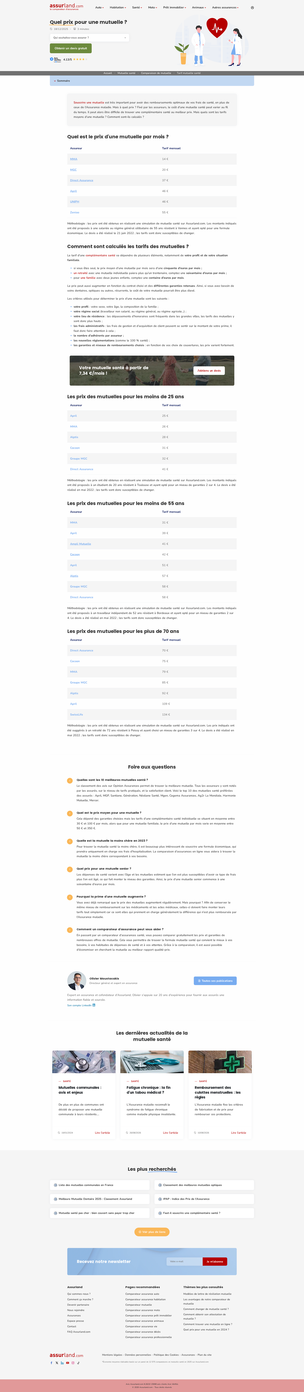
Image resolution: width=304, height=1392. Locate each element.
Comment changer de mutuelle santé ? (206, 1309)
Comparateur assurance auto (142, 1294)
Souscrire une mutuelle (89, 102)
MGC (73, 170)
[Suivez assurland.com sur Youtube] (67, 1363)
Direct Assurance (81, 180)
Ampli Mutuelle (80, 544)
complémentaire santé (100, 255)
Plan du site (205, 1355)
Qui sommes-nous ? (78, 1294)
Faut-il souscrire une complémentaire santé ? (191, 1213)
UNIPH (74, 202)
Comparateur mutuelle (138, 1305)
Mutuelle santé (126, 73)
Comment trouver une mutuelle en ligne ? (207, 1324)
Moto (151, 7)
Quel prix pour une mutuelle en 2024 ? (206, 1329)
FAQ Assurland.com (78, 1332)
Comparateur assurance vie (141, 1326)
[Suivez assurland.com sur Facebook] (51, 1363)
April (73, 191)
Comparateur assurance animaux (144, 1321)
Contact (71, 1326)
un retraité (81, 273)
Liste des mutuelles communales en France (86, 1185)
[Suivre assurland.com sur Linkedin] (62, 1363)
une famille (88, 278)
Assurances (74, 1315)
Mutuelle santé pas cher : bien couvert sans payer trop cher (96, 1213)
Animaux (198, 7)
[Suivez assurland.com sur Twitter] (56, 1363)
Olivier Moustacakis (104, 978)
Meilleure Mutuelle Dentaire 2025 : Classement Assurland (95, 1199)
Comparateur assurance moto (142, 1310)
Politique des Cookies (166, 1355)
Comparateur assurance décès (143, 1332)
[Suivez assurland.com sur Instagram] (73, 1363)
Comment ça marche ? (80, 1299)
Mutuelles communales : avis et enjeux (80, 1090)
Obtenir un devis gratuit (71, 48)
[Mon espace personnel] (252, 8)
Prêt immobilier (173, 7)
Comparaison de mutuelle (156, 73)
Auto (98, 7)
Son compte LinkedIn (79, 1005)
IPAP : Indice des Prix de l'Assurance (186, 1199)
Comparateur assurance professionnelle (148, 1337)
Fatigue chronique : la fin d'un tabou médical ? (149, 1090)
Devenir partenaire (78, 1305)
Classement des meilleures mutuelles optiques (192, 1185)
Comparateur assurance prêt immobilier (148, 1315)
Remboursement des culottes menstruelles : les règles (218, 1092)
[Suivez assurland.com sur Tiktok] (78, 1363)
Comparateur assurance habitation (145, 1299)
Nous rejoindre (75, 1310)
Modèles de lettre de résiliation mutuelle (207, 1294)
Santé (136, 7)
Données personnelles (138, 1355)
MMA (73, 159)
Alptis (74, 576)
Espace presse (75, 1321)
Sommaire (63, 81)
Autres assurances (224, 7)
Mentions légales (112, 1355)
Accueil (108, 73)
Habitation (117, 7)
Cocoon (75, 554)
